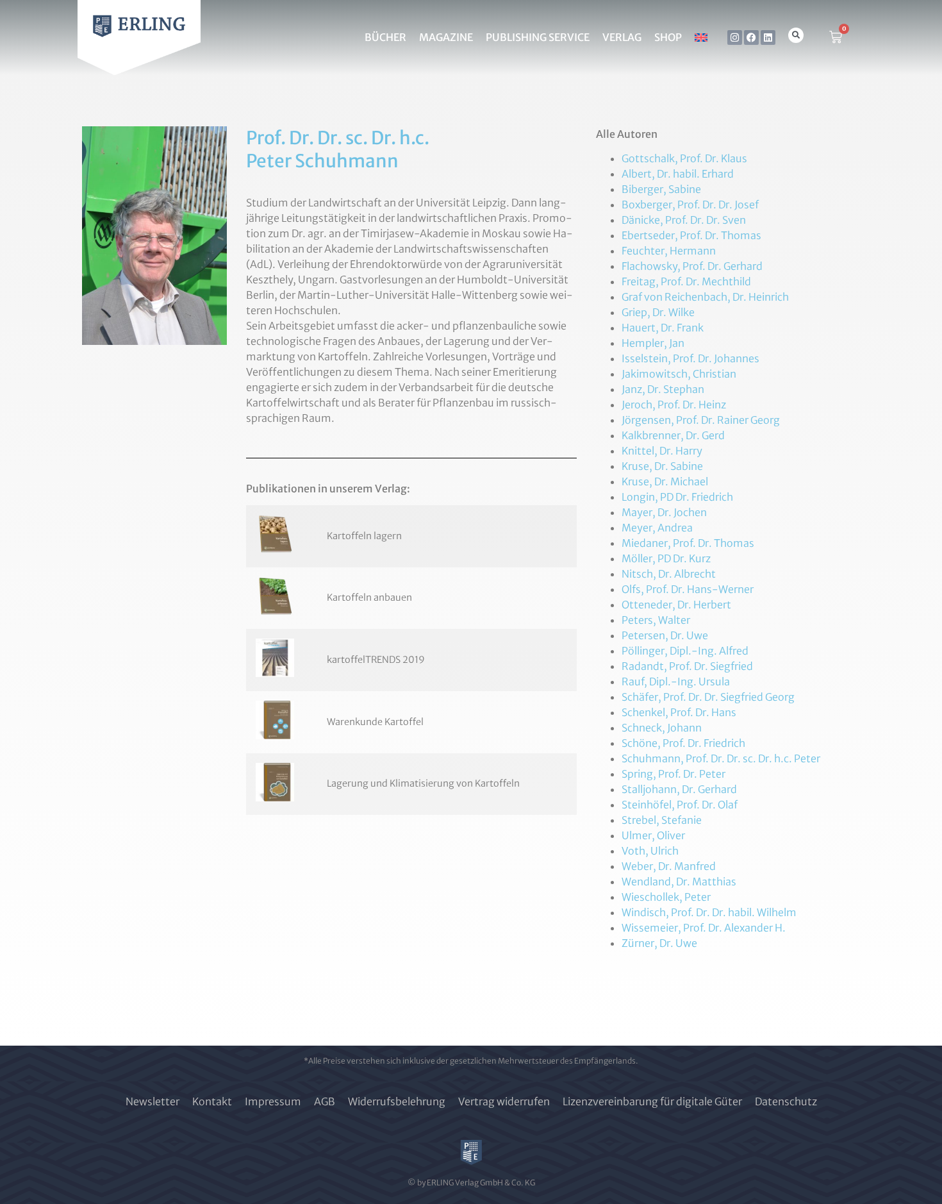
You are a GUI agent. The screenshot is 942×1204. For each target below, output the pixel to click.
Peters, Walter (656, 620)
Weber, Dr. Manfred (669, 866)
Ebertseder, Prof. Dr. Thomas (691, 235)
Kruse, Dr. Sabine (662, 466)
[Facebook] (751, 37)
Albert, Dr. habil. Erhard (678, 173)
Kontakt (212, 1101)
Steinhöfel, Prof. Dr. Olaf (680, 804)
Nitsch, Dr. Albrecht (669, 573)
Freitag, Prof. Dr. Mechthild (686, 281)
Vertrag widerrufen (504, 1101)
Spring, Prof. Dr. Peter (673, 773)
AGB (324, 1101)
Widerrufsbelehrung (396, 1101)
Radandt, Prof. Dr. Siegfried (687, 666)
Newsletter (152, 1101)
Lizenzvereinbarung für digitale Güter (652, 1101)
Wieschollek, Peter (666, 896)
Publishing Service (538, 37)
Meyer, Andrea (657, 527)
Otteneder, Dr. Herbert (676, 604)
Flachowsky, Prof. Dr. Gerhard (692, 266)
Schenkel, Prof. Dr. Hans (679, 712)
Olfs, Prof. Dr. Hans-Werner (688, 589)
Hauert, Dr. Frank (663, 327)
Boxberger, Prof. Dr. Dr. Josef (690, 204)
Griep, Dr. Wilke (658, 312)
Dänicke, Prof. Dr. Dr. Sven (684, 219)
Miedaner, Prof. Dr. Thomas (688, 543)
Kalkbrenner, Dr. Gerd (673, 435)
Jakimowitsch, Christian (679, 373)
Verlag (621, 37)
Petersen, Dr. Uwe (665, 635)
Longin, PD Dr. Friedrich (677, 496)
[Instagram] (734, 37)
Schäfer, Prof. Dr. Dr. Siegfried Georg (708, 696)
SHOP (668, 37)
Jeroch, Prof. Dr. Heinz (674, 404)
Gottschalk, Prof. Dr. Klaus (684, 158)
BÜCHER (385, 37)
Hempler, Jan (653, 343)
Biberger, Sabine (661, 189)
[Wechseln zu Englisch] (701, 37)
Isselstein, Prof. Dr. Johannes (690, 358)
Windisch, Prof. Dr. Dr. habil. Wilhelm (709, 912)
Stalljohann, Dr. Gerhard (679, 789)
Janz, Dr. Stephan (663, 389)
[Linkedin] (768, 37)
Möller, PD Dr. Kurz (666, 558)
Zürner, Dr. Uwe (659, 943)
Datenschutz (786, 1101)
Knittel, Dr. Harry (662, 450)
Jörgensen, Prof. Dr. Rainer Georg (701, 420)
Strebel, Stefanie (662, 820)
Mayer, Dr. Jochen (664, 512)
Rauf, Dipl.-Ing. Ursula (676, 681)
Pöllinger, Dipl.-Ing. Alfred (685, 650)
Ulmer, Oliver (653, 835)
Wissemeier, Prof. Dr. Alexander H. (704, 927)
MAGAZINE (446, 37)
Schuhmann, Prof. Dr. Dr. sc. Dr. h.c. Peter (721, 758)
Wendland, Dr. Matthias (679, 881)
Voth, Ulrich (650, 850)
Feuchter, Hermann (669, 250)
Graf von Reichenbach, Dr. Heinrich (705, 296)
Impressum (273, 1101)
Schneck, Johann (662, 727)
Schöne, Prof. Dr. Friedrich (683, 743)
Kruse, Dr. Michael (665, 481)
